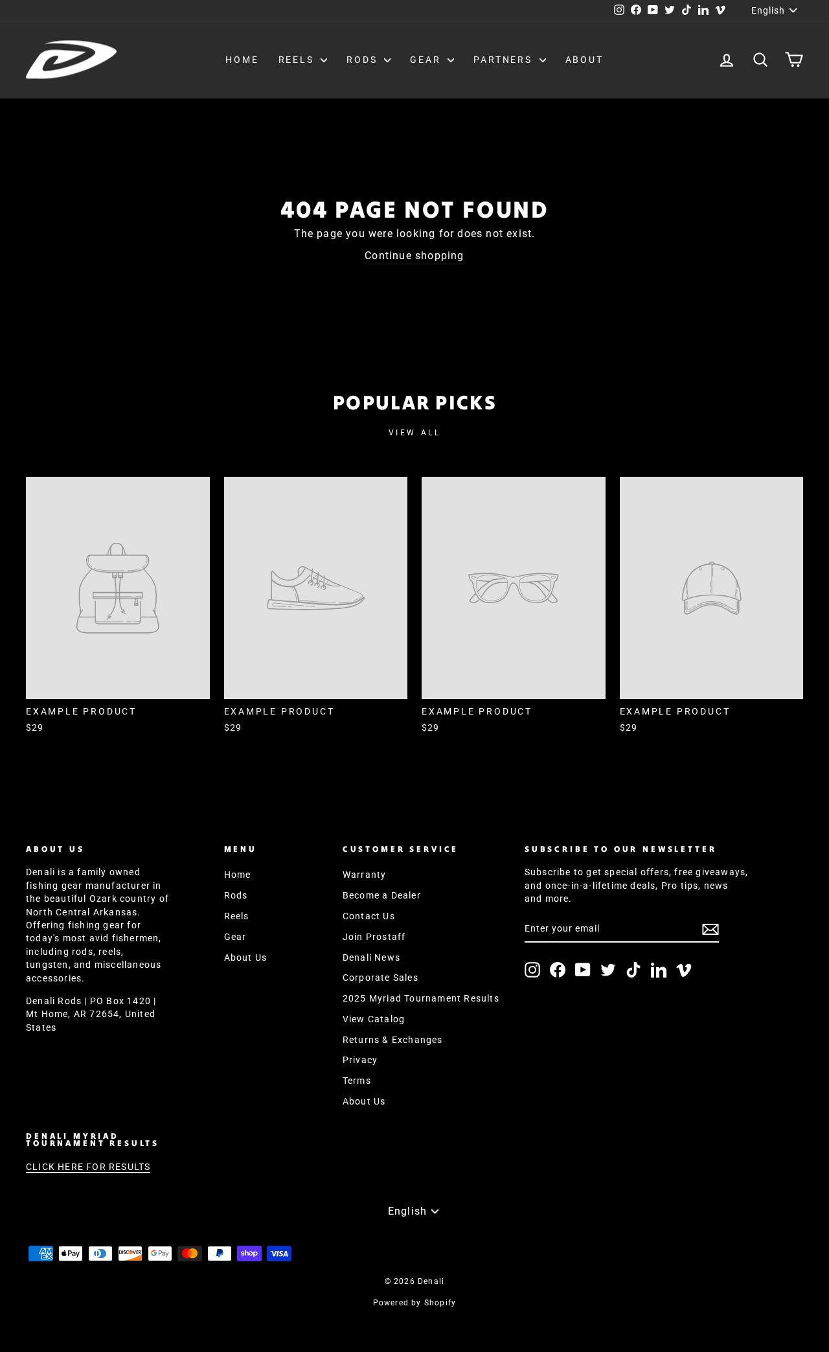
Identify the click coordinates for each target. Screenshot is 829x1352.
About (584, 59)
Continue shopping (414, 255)
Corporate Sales (380, 977)
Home (241, 59)
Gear (427, 59)
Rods (363, 59)
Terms (357, 1080)
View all (415, 432)
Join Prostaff (374, 937)
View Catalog (374, 1019)
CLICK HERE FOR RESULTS (88, 1167)
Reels (298, 59)
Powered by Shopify (415, 1302)
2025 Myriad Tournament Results (421, 998)
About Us (245, 957)
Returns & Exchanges (393, 1040)
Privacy (360, 1060)
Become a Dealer (382, 895)
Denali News (371, 957)
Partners (504, 59)
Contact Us (369, 916)
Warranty (365, 874)
